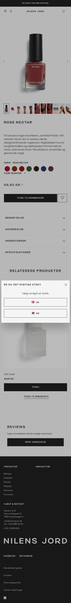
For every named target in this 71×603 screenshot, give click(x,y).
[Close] (65, 284)
